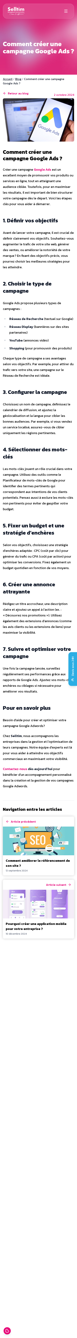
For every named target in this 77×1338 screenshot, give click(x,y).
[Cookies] (7, 1330)
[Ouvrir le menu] (65, 11)
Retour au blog (18, 93)
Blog (18, 79)
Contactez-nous (15, 768)
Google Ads (42, 169)
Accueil (8, 79)
